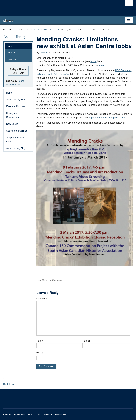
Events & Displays (15, 106)
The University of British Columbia (58, 6)
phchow (44, 52)
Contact (11, 52)
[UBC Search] (129, 4)
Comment (41, 298)
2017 (46, 29)
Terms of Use (34, 414)
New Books (12, 123)
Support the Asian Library (15, 139)
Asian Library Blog (15, 148)
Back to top (9, 384)
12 (59, 29)
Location (11, 58)
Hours (10, 46)
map (101, 65)
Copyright (47, 414)
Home (9, 92)
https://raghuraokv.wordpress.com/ (107, 117)
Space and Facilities (16, 130)
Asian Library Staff (15, 99)
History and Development (13, 115)
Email (87, 340)
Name (39, 340)
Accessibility (60, 414)
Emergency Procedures (14, 414)
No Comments (56, 279)
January (53, 29)
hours (93, 61)
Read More (41, 279)
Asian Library (37, 29)
